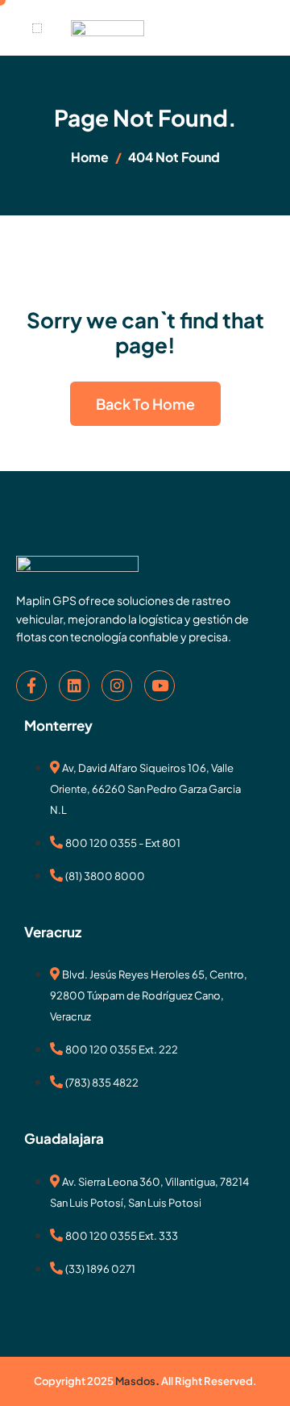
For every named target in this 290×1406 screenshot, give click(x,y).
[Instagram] (117, 685)
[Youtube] (159, 685)
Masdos (135, 1381)
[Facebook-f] (31, 685)
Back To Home (145, 403)
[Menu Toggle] (37, 28)
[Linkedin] (74, 685)
